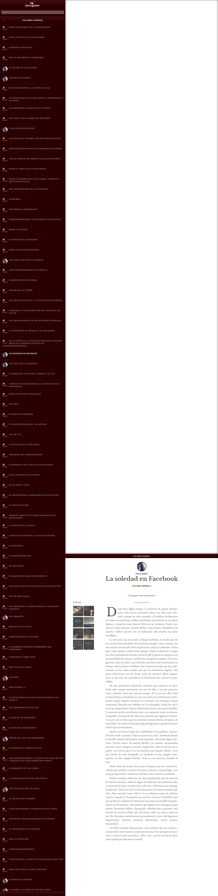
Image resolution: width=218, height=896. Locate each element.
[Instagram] (27, 894)
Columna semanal (142, 586)
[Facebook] (5, 894)
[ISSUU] (49, 894)
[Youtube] (38, 894)
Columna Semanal (32, 20)
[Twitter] (16, 894)
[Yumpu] (60, 894)
